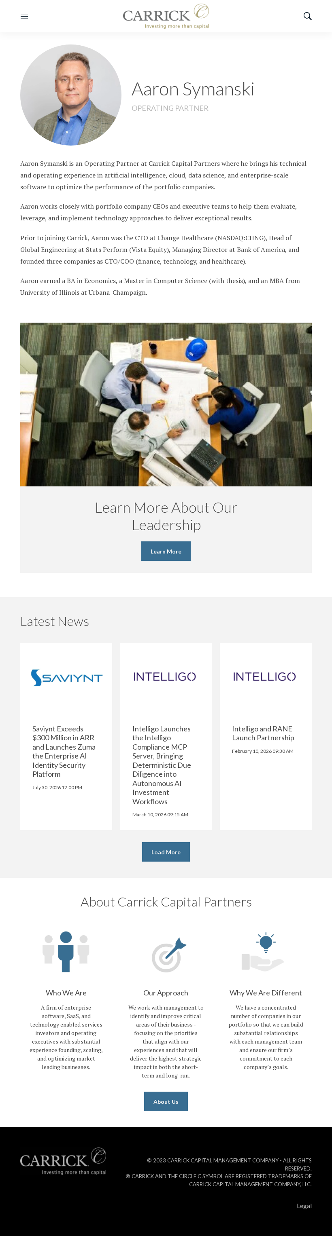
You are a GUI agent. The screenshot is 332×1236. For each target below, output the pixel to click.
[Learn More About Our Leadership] (166, 404)
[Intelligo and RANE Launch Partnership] (266, 677)
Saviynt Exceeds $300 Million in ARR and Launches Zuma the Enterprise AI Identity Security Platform (64, 751)
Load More (166, 852)
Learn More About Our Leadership (166, 515)
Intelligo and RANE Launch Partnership (263, 733)
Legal (304, 1205)
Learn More (166, 551)
